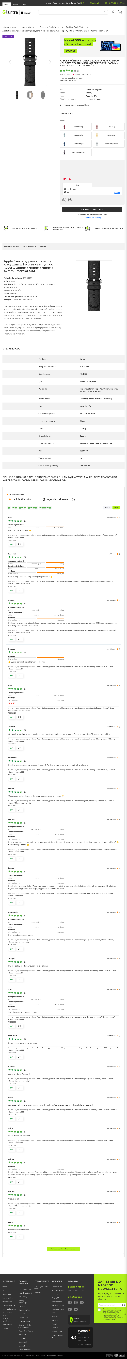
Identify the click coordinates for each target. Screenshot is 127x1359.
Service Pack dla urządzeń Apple (24, 1326)
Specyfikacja (29, 246)
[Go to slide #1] (17, 94)
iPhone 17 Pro (57, 1287)
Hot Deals (22, 1338)
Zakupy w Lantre (8, 1305)
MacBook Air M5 (58, 1305)
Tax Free (22, 1314)
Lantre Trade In (24, 1346)
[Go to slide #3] (43, 94)
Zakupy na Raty (25, 1310)
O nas (4, 1287)
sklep (6, 4)
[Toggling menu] (34, 12)
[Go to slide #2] (30, 94)
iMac (53, 1313)
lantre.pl (19, 1355)
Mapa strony (7, 1325)
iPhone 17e (55, 1298)
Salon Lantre (7, 1294)
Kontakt (5, 1328)
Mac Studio (56, 1320)
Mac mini (55, 1316)
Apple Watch (28, 27)
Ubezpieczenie (24, 1321)
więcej (117, 193)
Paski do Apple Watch (75, 27)
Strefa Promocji (25, 1350)
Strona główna (9, 27)
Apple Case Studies (26, 1331)
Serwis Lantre (7, 1298)
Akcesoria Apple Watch (50, 27)
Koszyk (38, 1293)
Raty (77, 185)
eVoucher (22, 1335)
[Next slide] (49, 62)
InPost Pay (23, 1297)
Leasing (22, 1306)
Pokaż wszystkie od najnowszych (63, 1249)
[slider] (36, 562)
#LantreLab (23, 1342)
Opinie (43, 246)
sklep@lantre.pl (92, 3)
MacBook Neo (57, 1302)
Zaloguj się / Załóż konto (41, 1288)
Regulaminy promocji (6, 1314)
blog (24, 4)
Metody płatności (25, 1293)
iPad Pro (55, 1328)
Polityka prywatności (6, 1320)
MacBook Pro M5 (58, 1309)
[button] (113, 12)
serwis (15, 4)
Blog (4, 1290)
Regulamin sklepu (9, 1309)
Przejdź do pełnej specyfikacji (76, 105)
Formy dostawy (25, 1289)
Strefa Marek (7, 1302)
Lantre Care (23, 1317)
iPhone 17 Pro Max (58, 1290)
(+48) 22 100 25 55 (117, 3)
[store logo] (16, 12)
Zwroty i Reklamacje (22, 1302)
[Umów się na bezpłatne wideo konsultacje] (79, 1324)
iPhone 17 (55, 1294)
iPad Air (54, 1324)
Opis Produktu (11, 246)
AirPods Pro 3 (57, 1331)
